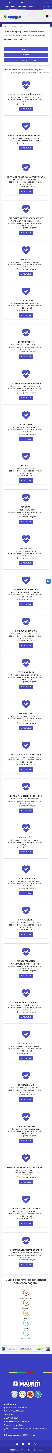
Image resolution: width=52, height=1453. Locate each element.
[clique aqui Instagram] (35, 1444)
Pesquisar (26, 49)
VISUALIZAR (26, 109)
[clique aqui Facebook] (23, 1444)
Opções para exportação (27, 60)
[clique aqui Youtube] (29, 1444)
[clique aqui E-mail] (17, 1444)
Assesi (17, 1450)
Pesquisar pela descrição (15, 39)
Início (5, 26)
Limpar (26, 55)
